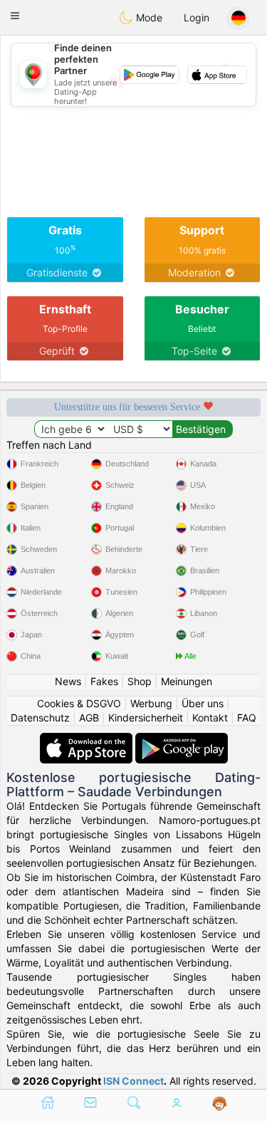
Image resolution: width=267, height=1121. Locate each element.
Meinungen (186, 681)
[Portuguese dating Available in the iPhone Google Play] (181, 740)
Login (196, 17)
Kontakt (210, 717)
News (68, 681)
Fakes (104, 681)
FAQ (246, 717)
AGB (89, 717)
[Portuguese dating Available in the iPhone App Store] (87, 740)
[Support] (219, 1104)
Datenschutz (40, 717)
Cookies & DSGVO (79, 703)
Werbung (151, 703)
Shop (139, 681)
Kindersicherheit (145, 717)
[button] (15, 15)
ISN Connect (133, 1081)
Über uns (203, 703)
